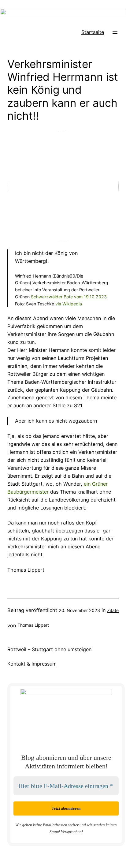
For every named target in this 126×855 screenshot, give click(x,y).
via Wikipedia (68, 303)
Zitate (113, 610)
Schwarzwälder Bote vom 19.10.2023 (69, 296)
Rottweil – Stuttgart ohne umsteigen (49, 649)
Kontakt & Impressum (32, 664)
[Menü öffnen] (115, 32)
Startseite (92, 32)
